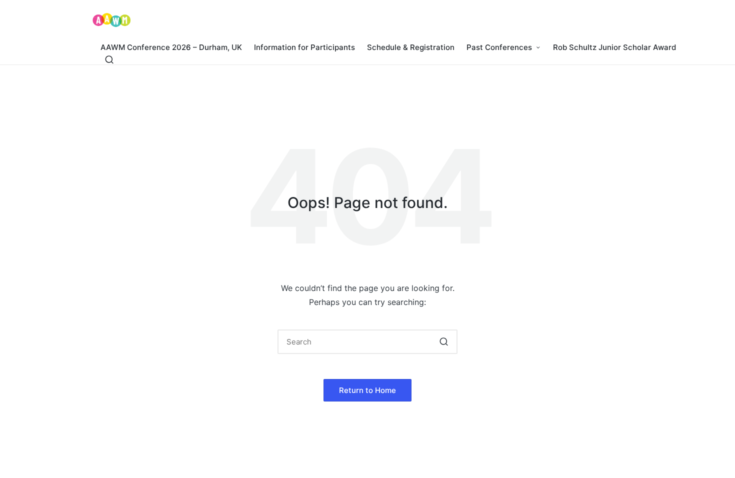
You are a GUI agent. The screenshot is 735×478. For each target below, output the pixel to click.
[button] (444, 342)
